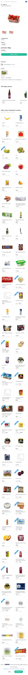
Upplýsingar (6, 668)
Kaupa (14, 54)
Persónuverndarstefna (15, 668)
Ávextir (3, 44)
